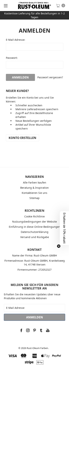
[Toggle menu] (5, 5)
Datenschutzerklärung (34, 232)
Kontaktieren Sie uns (34, 193)
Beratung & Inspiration (34, 187)
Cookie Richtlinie (34, 216)
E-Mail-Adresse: (15, 39)
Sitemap (34, 198)
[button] (64, 228)
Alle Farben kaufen (34, 182)
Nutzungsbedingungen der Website (34, 221)
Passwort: (12, 58)
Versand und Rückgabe (34, 237)
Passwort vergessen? (50, 77)
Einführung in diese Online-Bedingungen (34, 226)
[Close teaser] (59, 246)
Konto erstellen (22, 138)
